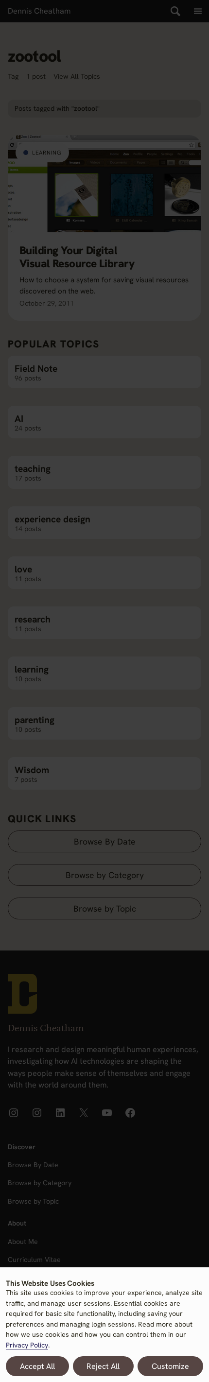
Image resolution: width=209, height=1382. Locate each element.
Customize (170, 1366)
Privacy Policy (27, 1345)
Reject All (103, 1366)
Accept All (37, 1366)
